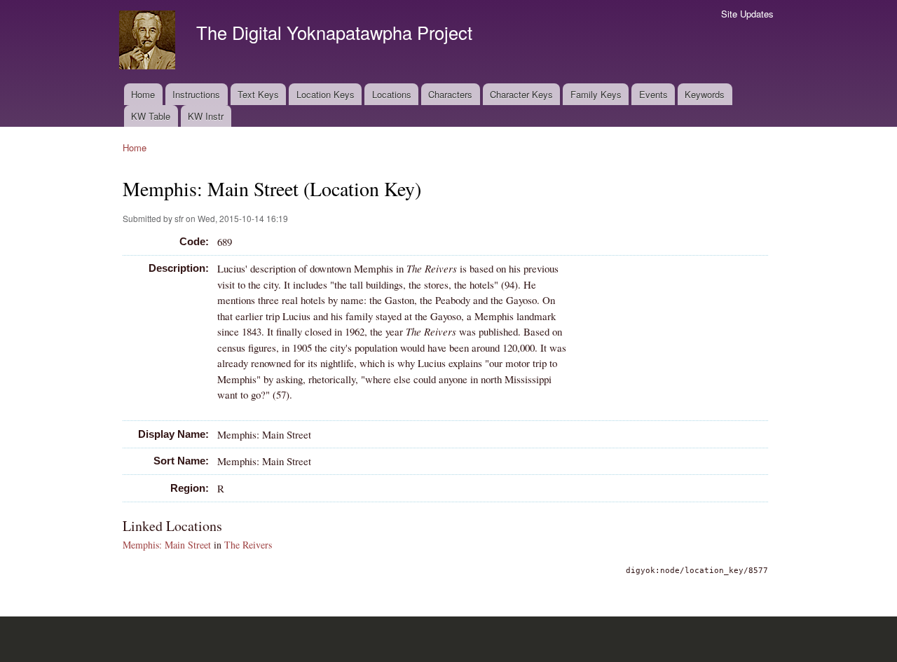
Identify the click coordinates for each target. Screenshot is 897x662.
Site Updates (747, 13)
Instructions (196, 94)
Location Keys (325, 94)
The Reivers (248, 544)
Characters (450, 94)
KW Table (150, 116)
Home (143, 94)
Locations (391, 94)
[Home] (149, 41)
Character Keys (521, 94)
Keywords (705, 94)
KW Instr (206, 116)
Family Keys (596, 94)
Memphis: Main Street (167, 544)
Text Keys (258, 94)
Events (653, 94)
